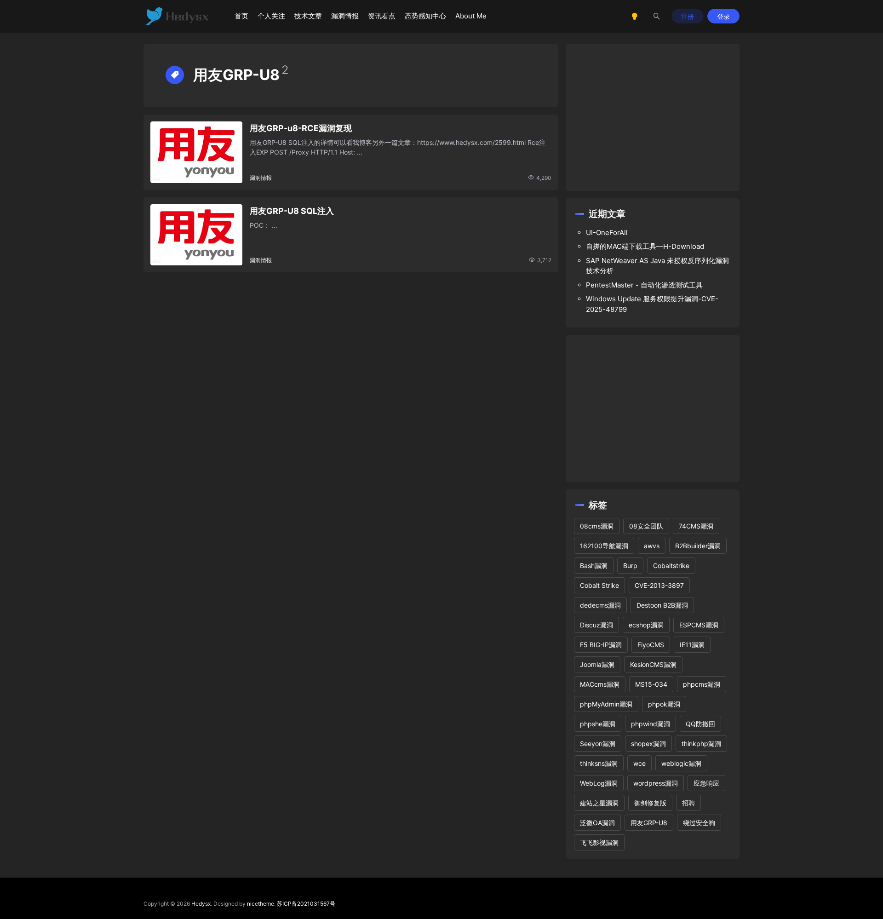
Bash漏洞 (594, 565)
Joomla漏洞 (597, 664)
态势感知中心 (425, 15)
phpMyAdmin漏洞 (606, 704)
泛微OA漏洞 (597, 823)
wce (639, 763)
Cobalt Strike (599, 585)
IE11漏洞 (692, 645)
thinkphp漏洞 (701, 743)
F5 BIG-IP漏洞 (601, 645)
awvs (651, 546)
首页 (241, 15)
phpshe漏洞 (597, 724)
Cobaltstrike (671, 565)
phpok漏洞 (664, 704)
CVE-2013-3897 (659, 585)
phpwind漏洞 (650, 724)
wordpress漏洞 (655, 783)
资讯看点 (382, 15)
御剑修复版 (650, 803)
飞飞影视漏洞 (599, 842)
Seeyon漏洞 (597, 743)
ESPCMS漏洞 (698, 625)
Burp (630, 565)
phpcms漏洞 (701, 684)
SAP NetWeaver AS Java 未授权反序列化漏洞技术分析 (657, 266)
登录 (723, 16)
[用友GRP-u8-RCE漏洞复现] (196, 152)
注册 (687, 16)
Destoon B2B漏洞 (662, 605)
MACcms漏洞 (599, 684)
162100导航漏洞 (604, 546)
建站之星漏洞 (599, 803)
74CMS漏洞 (696, 526)
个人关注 (271, 15)
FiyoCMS (650, 645)
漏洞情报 (345, 15)
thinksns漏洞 (599, 763)
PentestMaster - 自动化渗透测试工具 (644, 285)
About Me (471, 15)
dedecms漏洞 (600, 605)
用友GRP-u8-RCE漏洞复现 (301, 128)
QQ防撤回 (700, 724)
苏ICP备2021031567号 (306, 903)
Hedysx (201, 903)
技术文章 (308, 15)
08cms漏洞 (597, 526)
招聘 (688, 803)
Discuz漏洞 (596, 625)
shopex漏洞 (648, 743)
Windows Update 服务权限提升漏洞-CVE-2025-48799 (652, 304)
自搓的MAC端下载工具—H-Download (645, 246)
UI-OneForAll (607, 232)
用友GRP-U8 (649, 823)
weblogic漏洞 (681, 763)
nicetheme (260, 903)
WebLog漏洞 (599, 783)
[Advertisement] (652, 117)
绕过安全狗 (699, 823)
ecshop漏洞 (646, 625)
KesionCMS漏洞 (653, 664)
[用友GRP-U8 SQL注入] (196, 234)
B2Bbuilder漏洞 (698, 546)
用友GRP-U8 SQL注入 (292, 211)
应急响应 (706, 783)
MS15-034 (651, 684)
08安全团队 (646, 526)
